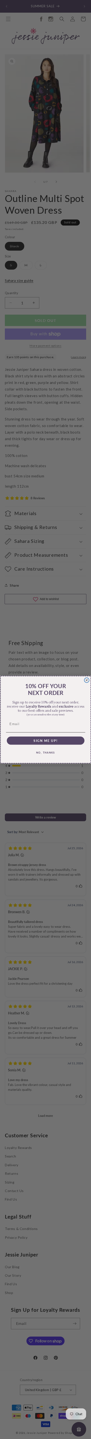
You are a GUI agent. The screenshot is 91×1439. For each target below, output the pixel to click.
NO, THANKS (45, 752)
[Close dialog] (86, 680)
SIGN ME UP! (45, 740)
